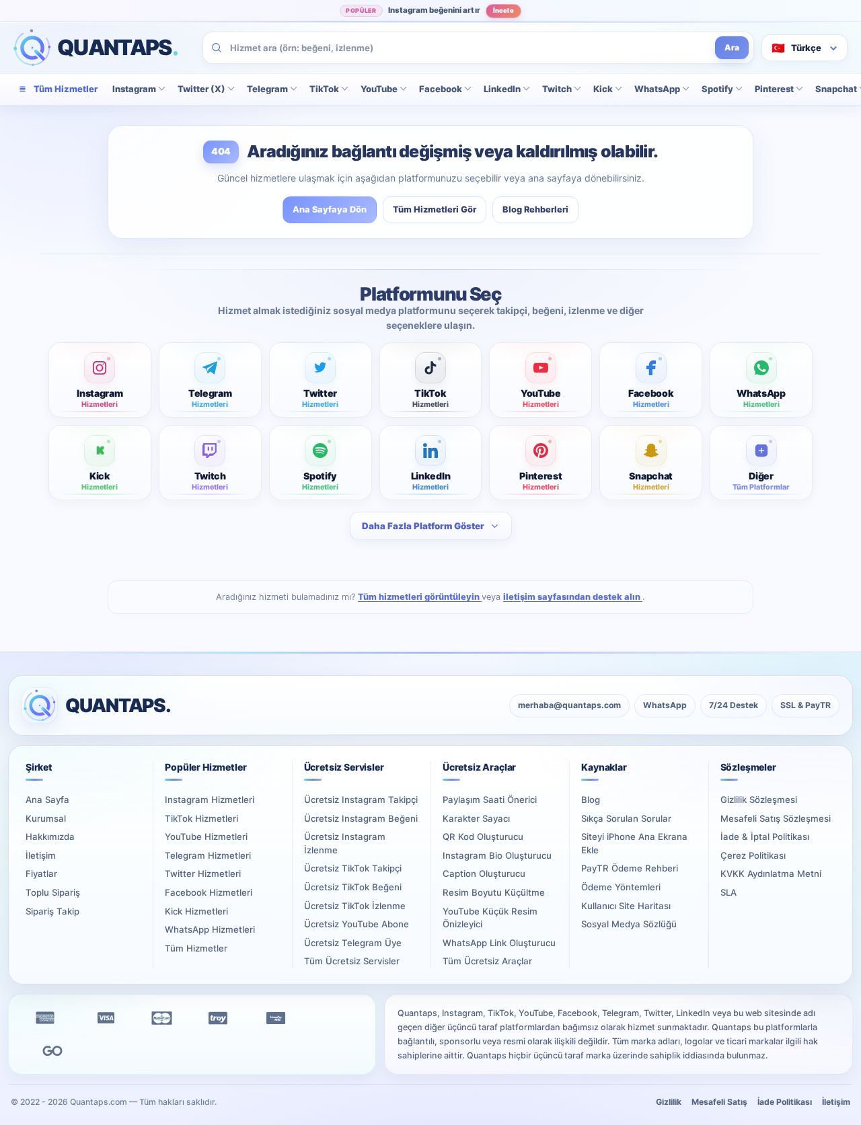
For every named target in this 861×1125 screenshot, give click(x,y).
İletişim (41, 855)
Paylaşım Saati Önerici (490, 799)
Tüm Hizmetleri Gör (434, 209)
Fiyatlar (41, 873)
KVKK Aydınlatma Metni (770, 873)
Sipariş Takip (52, 911)
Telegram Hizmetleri (208, 855)
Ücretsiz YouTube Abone (356, 924)
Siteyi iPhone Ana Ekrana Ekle (634, 843)
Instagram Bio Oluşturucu (497, 855)
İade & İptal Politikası (764, 836)
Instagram (134, 88)
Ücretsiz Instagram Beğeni (361, 818)
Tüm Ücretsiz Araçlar (487, 961)
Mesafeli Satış (719, 1102)
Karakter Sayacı (476, 818)
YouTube (379, 88)
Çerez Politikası (753, 855)
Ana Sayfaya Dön (330, 209)
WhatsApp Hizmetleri (210, 929)
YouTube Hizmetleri (206, 836)
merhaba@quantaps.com (569, 705)
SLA (728, 892)
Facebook (440, 88)
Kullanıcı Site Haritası (626, 905)
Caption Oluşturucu (484, 873)
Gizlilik (668, 1102)
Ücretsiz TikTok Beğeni (353, 887)
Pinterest (774, 88)
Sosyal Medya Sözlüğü (629, 924)
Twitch (557, 88)
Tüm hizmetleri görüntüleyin (420, 597)
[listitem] (99, 380)
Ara (731, 47)
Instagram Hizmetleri (209, 799)
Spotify (717, 88)
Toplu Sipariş (53, 892)
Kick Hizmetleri (196, 911)
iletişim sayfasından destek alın (572, 597)
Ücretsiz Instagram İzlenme (344, 843)
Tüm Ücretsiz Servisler (352, 961)
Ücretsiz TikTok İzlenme (355, 905)
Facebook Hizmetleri (208, 892)
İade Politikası (784, 1102)
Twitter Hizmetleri (203, 873)
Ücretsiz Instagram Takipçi (361, 799)
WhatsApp (657, 88)
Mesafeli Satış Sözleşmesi (775, 818)
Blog (590, 799)
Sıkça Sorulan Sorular (626, 818)
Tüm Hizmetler (196, 948)
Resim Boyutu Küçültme (494, 892)
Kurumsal (46, 818)
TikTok (324, 88)
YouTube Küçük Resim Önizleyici (490, 918)
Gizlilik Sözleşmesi (758, 799)
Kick (603, 88)
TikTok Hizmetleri (201, 818)
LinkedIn (502, 88)
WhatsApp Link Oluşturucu (499, 942)
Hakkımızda (50, 836)
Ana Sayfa (47, 799)
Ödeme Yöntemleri (621, 887)
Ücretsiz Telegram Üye (353, 942)
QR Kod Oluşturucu (483, 836)
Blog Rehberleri (535, 209)
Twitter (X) (201, 88)
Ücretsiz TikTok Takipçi (353, 868)
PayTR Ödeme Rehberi (629, 868)
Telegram (267, 88)
